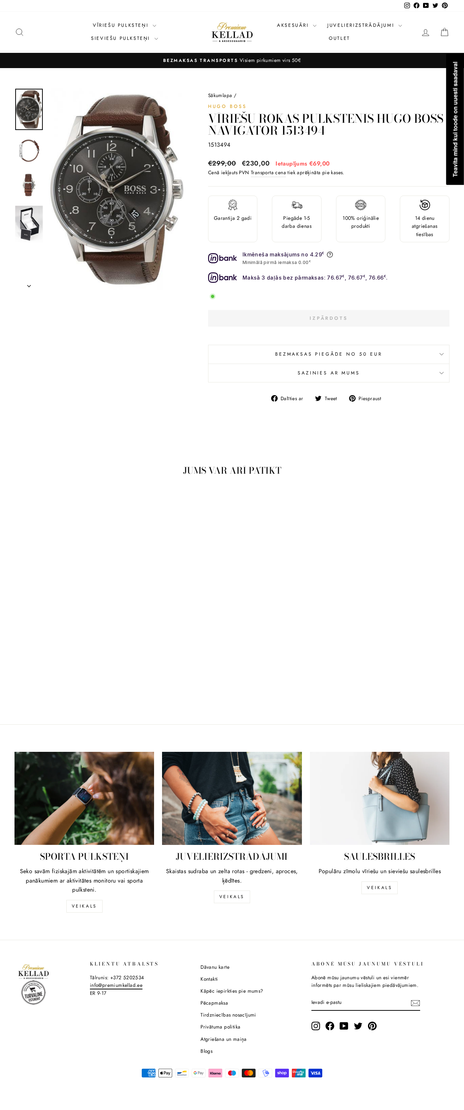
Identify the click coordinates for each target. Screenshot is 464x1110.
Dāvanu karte (214, 967)
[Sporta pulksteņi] (84, 798)
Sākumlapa (220, 95)
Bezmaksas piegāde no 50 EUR (328, 354)
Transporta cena (268, 172)
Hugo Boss (227, 106)
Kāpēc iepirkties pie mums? (231, 990)
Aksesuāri (294, 25)
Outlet (339, 38)
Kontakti (209, 979)
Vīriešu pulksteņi (122, 25)
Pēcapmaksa (214, 1002)
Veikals (84, 906)
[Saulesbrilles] (380, 798)
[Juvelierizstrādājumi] (232, 798)
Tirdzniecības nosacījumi (228, 1014)
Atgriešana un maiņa (223, 1039)
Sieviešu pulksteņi (121, 38)
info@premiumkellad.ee (116, 985)
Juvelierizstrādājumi (362, 25)
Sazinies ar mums (329, 372)
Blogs (206, 1051)
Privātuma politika (220, 1026)
